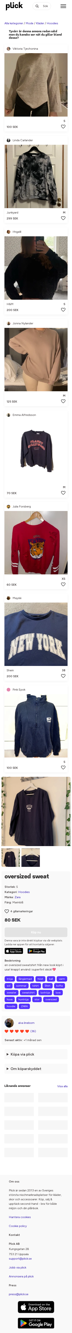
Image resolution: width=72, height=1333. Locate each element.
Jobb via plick (17, 1267)
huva (10, 999)
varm (62, 978)
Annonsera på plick (21, 1276)
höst (40, 978)
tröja (10, 978)
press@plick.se (18, 1294)
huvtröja (23, 999)
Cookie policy (18, 1226)
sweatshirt (28, 992)
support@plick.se (20, 1258)
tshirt (35, 985)
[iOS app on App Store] (14, 951)
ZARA (24, 1006)
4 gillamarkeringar (21, 911)
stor (37, 999)
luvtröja (45, 992)
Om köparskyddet (26, 1068)
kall (51, 978)
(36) (33, 1031)
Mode (29, 23)
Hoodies (52, 23)
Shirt (47, 985)
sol (8, 985)
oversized (51, 999)
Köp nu (36, 932)
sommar (21, 985)
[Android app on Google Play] (37, 951)
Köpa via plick (22, 1054)
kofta (59, 985)
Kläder (40, 23)
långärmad (25, 978)
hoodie (11, 1006)
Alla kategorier (13, 23)
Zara (17, 897)
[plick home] (14, 6)
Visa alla (62, 1086)
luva (58, 992)
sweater (11, 992)
